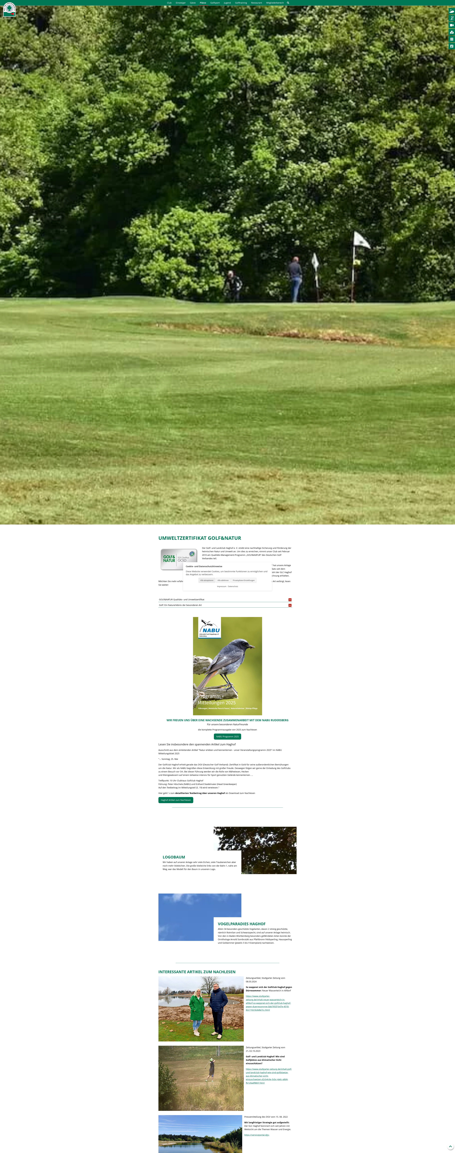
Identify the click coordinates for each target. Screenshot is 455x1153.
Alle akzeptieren (206, 580)
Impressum (221, 586)
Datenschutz (233, 586)
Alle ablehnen (223, 580)
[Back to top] (450, 1146)
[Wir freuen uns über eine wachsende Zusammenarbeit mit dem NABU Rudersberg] (227, 666)
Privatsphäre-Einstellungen (244, 580)
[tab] (225, 599)
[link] (288, 3)
